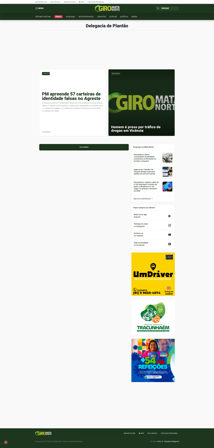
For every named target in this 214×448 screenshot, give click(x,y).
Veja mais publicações (142, 199)
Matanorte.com (41, 2)
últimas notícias (43, 16)
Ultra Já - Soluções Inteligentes (168, 441)
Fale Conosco (55, 2)
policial (113, 16)
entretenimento (86, 16)
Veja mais (83, 147)
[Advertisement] (107, 51)
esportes (101, 16)
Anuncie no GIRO (70, 2)
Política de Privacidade (96, 2)
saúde (134, 16)
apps (82, 2)
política (124, 16)
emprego (70, 16)
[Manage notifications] (6, 442)
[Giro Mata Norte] (107, 8)
